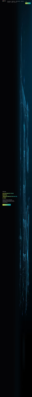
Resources (8, 2)
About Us (15, 2)
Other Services (18, 1)
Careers (12, 2)
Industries (22, 1)
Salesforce (13, 1)
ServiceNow (9, 1)
